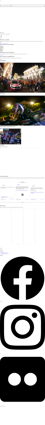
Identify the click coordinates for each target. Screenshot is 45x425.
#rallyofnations (17, 190)
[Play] (22, 195)
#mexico (43, 192)
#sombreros (20, 190)
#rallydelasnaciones (33, 192)
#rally (24, 190)
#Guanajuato (26, 190)
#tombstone (22, 190)
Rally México (18, 184)
